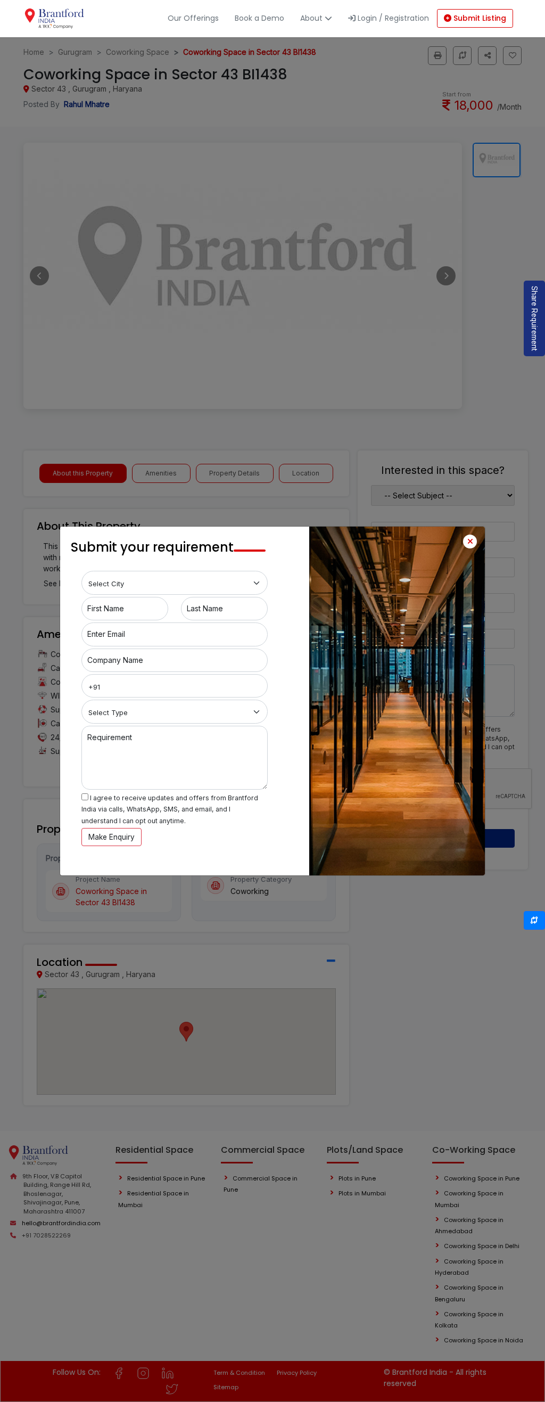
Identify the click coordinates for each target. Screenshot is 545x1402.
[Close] (470, 541)
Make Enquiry (111, 837)
